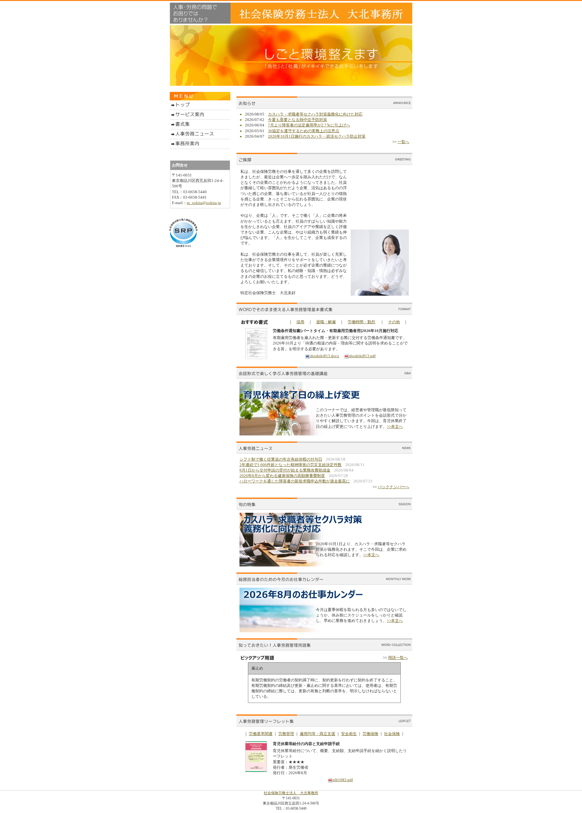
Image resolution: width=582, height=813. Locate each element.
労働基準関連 (261, 733)
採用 (300, 322)
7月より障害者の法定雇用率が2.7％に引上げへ (309, 125)
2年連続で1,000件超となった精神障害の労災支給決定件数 (290, 464)
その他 (394, 322)
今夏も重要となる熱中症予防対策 (297, 119)
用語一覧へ (398, 657)
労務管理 (286, 733)
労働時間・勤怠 (361, 322)
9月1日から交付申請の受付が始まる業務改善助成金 (284, 470)
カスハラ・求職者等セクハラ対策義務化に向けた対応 (315, 114)
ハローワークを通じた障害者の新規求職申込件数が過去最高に (294, 481)
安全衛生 (349, 733)
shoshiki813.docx (324, 356)
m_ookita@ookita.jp (204, 202)
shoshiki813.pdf (362, 356)
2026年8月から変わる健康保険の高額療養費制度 (282, 475)
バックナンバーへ (393, 487)
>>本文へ (395, 426)
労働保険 (370, 733)
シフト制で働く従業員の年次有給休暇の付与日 (280, 459)
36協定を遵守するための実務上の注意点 (303, 131)
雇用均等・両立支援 (317, 733)
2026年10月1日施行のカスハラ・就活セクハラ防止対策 (317, 136)
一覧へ (403, 141)
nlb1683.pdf (343, 780)
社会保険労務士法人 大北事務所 (291, 793)
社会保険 (392, 733)
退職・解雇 (326, 322)
